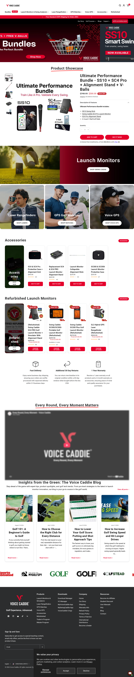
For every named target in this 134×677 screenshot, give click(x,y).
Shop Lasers (22, 223)
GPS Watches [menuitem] (76, 12)
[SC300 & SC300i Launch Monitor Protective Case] (98, 255)
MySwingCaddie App (65, 608)
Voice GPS (41, 610)
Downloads (62, 594)
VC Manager (62, 601)
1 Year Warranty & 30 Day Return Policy (61, 17)
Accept (66, 671)
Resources (104, 594)
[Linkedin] (29, 616)
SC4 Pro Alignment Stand (91, 116)
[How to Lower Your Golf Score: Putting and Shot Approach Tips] (83, 508)
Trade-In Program (43, 619)
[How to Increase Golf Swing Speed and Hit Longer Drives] (114, 508)
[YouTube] (19, 616)
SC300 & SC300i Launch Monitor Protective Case (98, 269)
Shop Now (14, 283)
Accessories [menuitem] (102, 12)
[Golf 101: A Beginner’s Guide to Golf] (19, 508)
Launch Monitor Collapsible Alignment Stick (76, 269)
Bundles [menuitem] (8, 12)
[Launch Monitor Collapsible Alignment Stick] (77, 255)
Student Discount (106, 601)
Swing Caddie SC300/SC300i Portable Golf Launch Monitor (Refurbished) (55, 330)
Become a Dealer (85, 626)
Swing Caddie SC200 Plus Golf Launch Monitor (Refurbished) (77, 329)
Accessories (123, 241)
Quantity (83, 125)
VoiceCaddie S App (65, 611)
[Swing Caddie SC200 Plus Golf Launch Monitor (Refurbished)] (77, 313)
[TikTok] (24, 616)
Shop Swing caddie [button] (98, 169)
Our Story (81, 21)
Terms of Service (85, 617)
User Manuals (105, 604)
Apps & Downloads (120, 21)
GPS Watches (42, 607)
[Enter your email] (42, 647)
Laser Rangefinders (44, 604)
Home (81, 598)
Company (83, 594)
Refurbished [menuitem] (115, 12)
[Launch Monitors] (67, 165)
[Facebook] (10, 616)
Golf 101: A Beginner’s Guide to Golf (19, 532)
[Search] (120, 5)
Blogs (100, 21)
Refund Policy (84, 611)
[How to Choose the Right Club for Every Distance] (51, 508)
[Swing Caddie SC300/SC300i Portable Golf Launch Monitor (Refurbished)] (56, 313)
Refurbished (123, 299)
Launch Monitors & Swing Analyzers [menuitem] (34, 12)
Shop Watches (67, 223)
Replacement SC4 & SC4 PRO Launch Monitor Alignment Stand (56, 271)
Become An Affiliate (107, 598)
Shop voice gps (112, 223)
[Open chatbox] (130, 673)
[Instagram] (14, 616)
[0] (127, 5)
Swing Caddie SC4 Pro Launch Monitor (96, 114)
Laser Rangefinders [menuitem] (59, 12)
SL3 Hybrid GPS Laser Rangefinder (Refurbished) (97, 329)
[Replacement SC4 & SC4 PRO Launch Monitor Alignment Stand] (56, 255)
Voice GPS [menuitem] (89, 12)
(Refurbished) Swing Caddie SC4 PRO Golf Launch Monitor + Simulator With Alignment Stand (35, 331)
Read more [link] (12, 558)
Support (106, 21)
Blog (102, 611)
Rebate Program (43, 622)
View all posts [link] (123, 489)
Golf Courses (90, 21)
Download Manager (65, 598)
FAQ (101, 608)
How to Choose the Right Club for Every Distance (51, 532)
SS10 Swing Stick (88, 111)
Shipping (82, 96)
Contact (103, 614)
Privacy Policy (84, 614)
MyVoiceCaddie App (65, 604)
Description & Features (88, 102)
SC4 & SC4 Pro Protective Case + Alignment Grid (35, 269)
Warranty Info (84, 608)
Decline (86, 671)
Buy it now (117, 137)
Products (40, 594)
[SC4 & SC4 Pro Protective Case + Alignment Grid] (35, 255)
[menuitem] (81, 21)
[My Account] (124, 5)
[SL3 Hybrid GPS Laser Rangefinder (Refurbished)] (98, 313)
